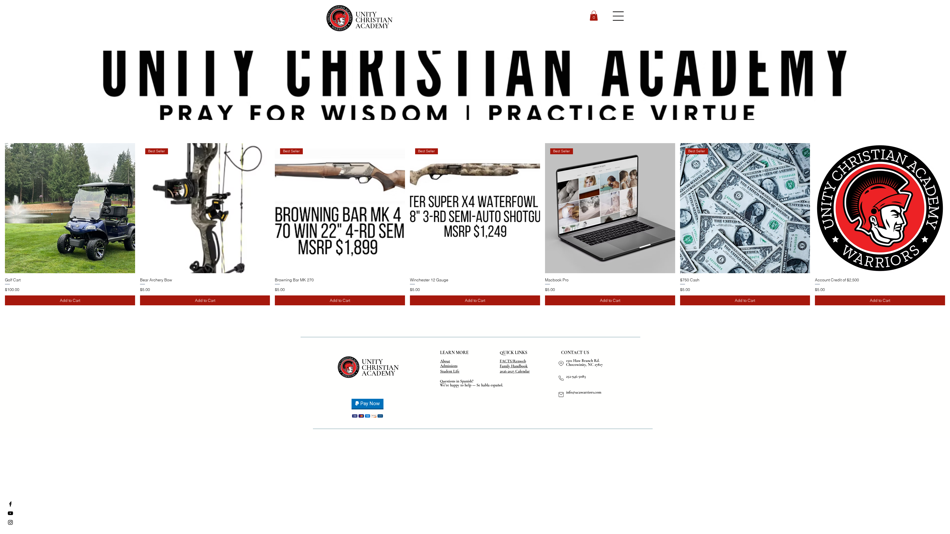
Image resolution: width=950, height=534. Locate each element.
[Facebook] (10, 504)
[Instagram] (10, 522)
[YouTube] (10, 513)
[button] (594, 16)
